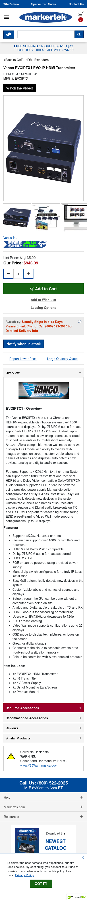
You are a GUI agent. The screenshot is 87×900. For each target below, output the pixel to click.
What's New (11, 4)
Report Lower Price (23, 358)
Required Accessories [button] (22, 708)
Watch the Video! (19, 88)
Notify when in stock (23, 343)
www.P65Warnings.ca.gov (38, 765)
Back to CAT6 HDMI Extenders (27, 59)
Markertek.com (14, 807)
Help (7, 797)
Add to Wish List (43, 299)
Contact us (76, 4)
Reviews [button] (12, 728)
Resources (11, 816)
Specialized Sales (43, 4)
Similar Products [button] (18, 738)
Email (21, 326)
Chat (30, 326)
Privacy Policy (24, 875)
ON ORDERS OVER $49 (43, 48)
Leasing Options (43, 307)
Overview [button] (13, 372)
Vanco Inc (10, 237)
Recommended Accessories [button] (27, 718)
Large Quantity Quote (62, 358)
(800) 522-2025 (56, 326)
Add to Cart (46, 289)
